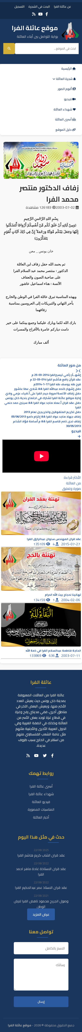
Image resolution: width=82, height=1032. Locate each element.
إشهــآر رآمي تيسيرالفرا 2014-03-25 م (56, 375)
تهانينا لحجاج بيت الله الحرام (63, 594)
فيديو (68, 99)
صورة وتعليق (71, 488)
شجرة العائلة (64, 79)
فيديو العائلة (41, 801)
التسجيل (19, 6)
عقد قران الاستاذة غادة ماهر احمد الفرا (41, 871)
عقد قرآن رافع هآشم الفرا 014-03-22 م (55, 379)
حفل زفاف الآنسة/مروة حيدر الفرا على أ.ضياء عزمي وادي (43, 393)
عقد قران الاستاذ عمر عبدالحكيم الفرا (41, 887)
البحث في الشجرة (39, 6)
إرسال (41, 1001)
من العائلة (73, 483)
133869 (36, 655)
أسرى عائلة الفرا (41, 786)
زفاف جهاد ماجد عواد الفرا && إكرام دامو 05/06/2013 (46, 416)
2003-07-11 (71, 655)
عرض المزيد (41, 914)
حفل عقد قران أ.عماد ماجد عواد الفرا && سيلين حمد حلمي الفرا (42, 405)
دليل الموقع (64, 129)
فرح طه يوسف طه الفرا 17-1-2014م (57, 384)
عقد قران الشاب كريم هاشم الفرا (41, 855)
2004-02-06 (71, 600)
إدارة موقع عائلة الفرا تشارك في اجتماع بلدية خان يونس (43, 398)
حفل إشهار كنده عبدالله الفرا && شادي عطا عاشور (47, 389)
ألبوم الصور (65, 89)
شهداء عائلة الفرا (41, 794)
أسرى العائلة (63, 119)
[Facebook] (46, 14)
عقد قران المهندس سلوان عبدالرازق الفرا (54, 539)
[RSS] (33, 14)
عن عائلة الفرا (62, 6)
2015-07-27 (71, 544)
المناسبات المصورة (41, 809)
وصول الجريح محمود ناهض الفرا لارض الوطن (41, 904)
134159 (39, 600)
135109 (39, 544)
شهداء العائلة (63, 109)
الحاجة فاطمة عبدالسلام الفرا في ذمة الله (53, 650)
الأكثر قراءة (72, 477)
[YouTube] (40, 14)
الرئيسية (66, 68)
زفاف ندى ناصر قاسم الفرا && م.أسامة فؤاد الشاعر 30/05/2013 (47, 424)
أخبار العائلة (41, 817)
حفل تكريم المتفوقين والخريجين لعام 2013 (52, 412)
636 (52, 655)
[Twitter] (45, 756)
